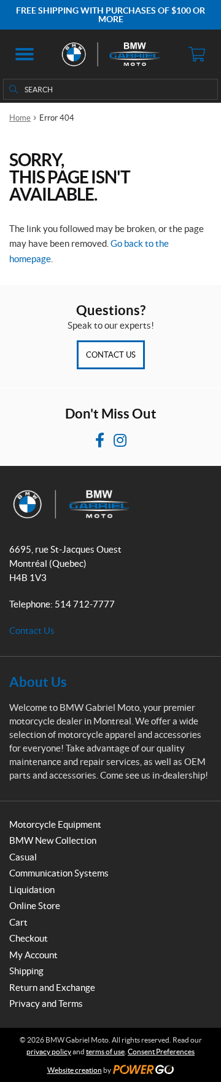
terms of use (105, 1052)
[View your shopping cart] (196, 54)
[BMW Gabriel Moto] (110, 54)
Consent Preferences (161, 1052)
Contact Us (111, 354)
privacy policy (48, 1052)
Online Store (34, 905)
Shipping (26, 971)
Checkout (28, 938)
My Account (33, 955)
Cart (18, 922)
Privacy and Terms (46, 1003)
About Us (38, 681)
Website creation (74, 1070)
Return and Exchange (52, 987)
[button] (24, 54)
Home (20, 117)
